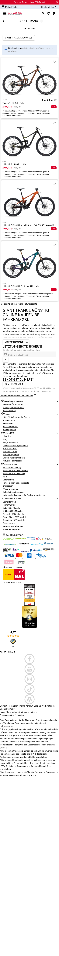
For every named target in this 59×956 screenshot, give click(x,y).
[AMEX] (29, 557)
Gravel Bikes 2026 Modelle (15, 517)
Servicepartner (9, 429)
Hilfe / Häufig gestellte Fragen (16, 417)
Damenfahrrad (9, 502)
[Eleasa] (24, 545)
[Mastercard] (19, 557)
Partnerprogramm (11, 454)
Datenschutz (8, 480)
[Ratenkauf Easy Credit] (9, 564)
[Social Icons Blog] (29, 699)
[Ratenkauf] (41, 557)
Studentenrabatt (10, 448)
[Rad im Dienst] (48, 545)
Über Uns (7, 436)
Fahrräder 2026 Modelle (13, 514)
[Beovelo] (7, 551)
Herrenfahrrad (9, 505)
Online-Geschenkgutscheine (15, 445)
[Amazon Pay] (49, 551)
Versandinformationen (13, 404)
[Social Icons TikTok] (29, 689)
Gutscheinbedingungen (13, 492)
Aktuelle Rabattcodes (12, 461)
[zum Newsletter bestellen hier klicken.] (5, 359)
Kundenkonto (9, 420)
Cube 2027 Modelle (12, 508)
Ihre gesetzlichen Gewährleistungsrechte (18, 304)
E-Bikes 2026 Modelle (13, 511)
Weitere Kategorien (11, 529)
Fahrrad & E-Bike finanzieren (15, 470)
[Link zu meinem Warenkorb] (54, 13)
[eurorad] (25, 551)
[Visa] (9, 557)
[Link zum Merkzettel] (49, 13)
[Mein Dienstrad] (10, 545)
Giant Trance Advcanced (19, 38)
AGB (5, 477)
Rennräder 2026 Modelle (14, 520)
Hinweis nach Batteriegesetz (16, 483)
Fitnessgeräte (9, 523)
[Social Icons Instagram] (29, 679)
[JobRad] (8, 539)
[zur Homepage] (15, 13)
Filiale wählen (14, 48)
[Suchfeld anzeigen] (43, 13)
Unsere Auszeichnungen (14, 458)
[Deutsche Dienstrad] (46, 539)
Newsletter (8, 423)
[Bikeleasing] (20, 539)
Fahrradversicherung (12, 467)
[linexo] (16, 551)
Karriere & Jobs (10, 451)
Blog (5, 439)
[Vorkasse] (22, 564)
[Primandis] (37, 545)
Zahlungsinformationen (13, 407)
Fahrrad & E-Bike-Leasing (14, 473)
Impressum (8, 486)
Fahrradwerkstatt (10, 426)
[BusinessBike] (33, 539)
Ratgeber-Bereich (10, 442)
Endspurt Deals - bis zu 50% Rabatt (29, 2)
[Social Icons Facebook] (29, 659)
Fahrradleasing (9, 410)
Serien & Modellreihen (13, 526)
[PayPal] (36, 551)
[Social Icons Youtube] (29, 669)
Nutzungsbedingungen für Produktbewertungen (24, 495)
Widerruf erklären (10, 489)
